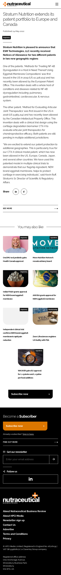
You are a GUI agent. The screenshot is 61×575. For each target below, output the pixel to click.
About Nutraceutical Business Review (24, 511)
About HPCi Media (13, 515)
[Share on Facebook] (24, 192)
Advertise (8, 529)
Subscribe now (19, 394)
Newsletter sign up (14, 520)
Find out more (10, 442)
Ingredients (53, 237)
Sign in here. (28, 434)
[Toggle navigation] (57, 4)
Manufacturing (52, 309)
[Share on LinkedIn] (16, 192)
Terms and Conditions (15, 534)
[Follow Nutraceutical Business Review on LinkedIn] (30, 479)
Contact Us (9, 525)
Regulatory (6, 37)
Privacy (7, 538)
